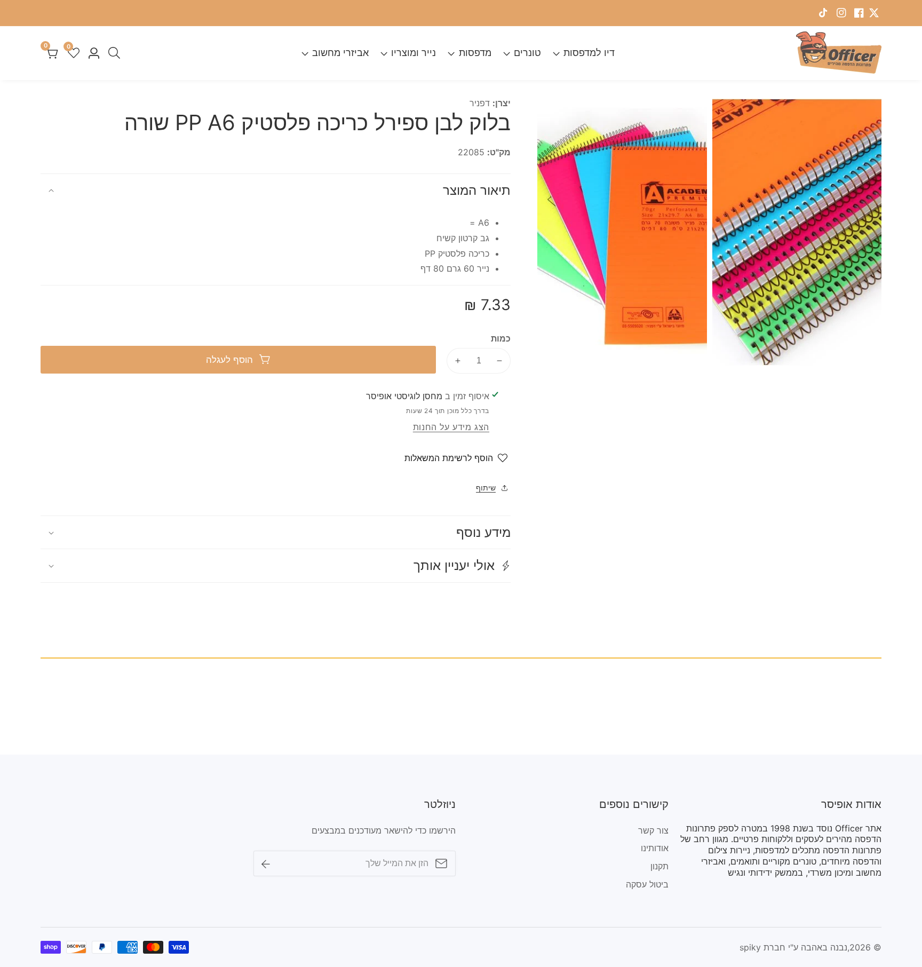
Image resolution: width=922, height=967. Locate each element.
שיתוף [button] (486, 487)
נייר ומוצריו (413, 52)
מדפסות (475, 52)
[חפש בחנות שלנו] (112, 53)
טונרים (527, 52)
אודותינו (655, 848)
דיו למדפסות (589, 52)
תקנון (659, 866)
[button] (276, 565)
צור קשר (653, 830)
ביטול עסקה (647, 884)
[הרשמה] (265, 863)
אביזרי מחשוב (340, 52)
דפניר (480, 103)
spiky (750, 947)
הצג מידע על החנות (451, 427)
